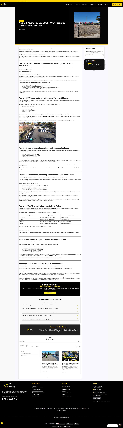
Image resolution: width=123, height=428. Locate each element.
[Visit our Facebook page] (3, 399)
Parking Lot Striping (36, 394)
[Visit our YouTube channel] (10, 399)
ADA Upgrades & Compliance (37, 391)
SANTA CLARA (46, 408)
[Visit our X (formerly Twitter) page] (5, 399)
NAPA (78, 408)
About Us (107, 4)
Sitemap (108, 401)
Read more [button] (90, 66)
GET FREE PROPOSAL (117, 4)
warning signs (34, 82)
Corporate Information (66, 392)
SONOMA (74, 408)
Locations (64, 394)
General (24, 28)
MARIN (67, 408)
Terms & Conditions (102, 401)
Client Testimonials (66, 389)
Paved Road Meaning (26, 353)
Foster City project (45, 191)
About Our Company (66, 386)
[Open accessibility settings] (2, 423)
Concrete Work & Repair (36, 389)
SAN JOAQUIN (82, 408)
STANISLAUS (87, 408)
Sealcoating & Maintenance (37, 387)
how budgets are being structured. (49, 208)
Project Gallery (65, 387)
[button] (50, 305)
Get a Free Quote (96, 398)
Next (79, 341)
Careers (63, 391)
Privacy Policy (95, 401)
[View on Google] (87, 61)
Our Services (68, 4)
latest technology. (53, 255)
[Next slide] (79, 346)
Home (20, 28)
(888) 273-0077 (97, 389)
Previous (22, 341)
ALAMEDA (41, 408)
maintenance (58, 268)
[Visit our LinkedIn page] (14, 399)
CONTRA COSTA (52, 408)
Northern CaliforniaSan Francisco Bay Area (98, 387)
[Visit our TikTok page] (17, 399)
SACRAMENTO (63, 408)
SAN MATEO (57, 408)
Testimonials (76, 4)
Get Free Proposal (50, 292)
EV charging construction (45, 116)
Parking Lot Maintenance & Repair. (38, 392)
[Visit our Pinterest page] (12, 399)
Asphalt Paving (35, 386)
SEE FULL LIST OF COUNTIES (61, 410)
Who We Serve (84, 4)
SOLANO (70, 408)
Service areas (93, 4)
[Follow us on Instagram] (7, 399)
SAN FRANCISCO (36, 408)
